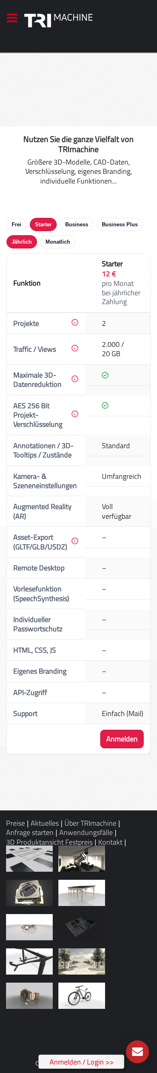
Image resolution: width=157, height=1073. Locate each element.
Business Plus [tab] (120, 224)
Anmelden (122, 738)
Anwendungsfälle (86, 832)
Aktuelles (45, 823)
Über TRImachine (90, 823)
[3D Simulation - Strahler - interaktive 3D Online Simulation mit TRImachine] (81, 858)
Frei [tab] (16, 224)
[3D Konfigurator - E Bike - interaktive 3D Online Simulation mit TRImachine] (81, 995)
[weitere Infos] (74, 322)
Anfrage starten (30, 832)
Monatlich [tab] (57, 242)
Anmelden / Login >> (82, 1061)
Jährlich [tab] (22, 242)
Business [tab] (76, 224)
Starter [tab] (43, 224)
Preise (15, 823)
